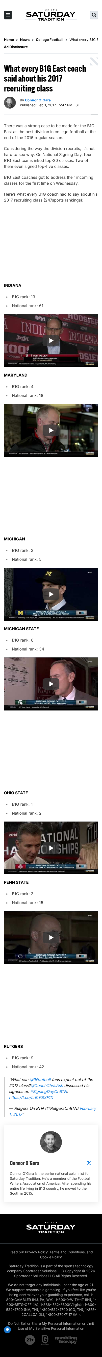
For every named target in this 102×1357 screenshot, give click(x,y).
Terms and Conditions (67, 1252)
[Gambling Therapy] (66, 1340)
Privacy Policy (36, 1252)
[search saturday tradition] (94, 15)
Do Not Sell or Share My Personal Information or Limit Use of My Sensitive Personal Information (51, 1325)
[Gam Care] (45, 1340)
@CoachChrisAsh (46, 1085)
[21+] (30, 1340)
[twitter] (89, 1163)
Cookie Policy (51, 1257)
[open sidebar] (8, 15)
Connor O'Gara (38, 100)
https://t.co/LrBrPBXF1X (31, 1097)
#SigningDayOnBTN (48, 1091)
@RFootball (40, 1079)
